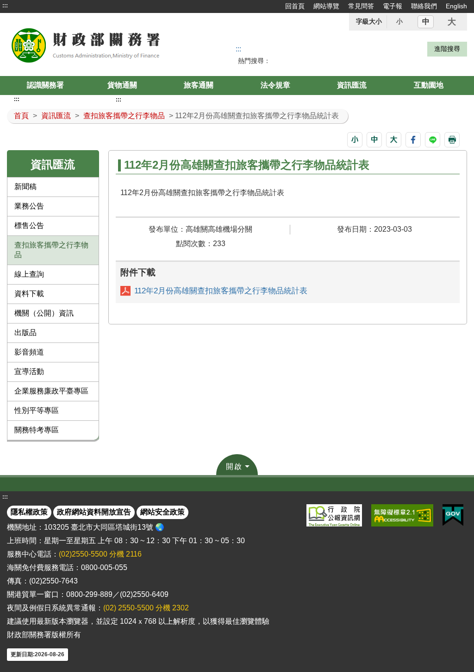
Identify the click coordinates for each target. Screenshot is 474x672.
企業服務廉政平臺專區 (51, 391)
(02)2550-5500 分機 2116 (100, 554)
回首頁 (295, 6)
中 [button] (426, 21)
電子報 (392, 6)
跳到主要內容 (24, 5)
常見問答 (361, 6)
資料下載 (29, 294)
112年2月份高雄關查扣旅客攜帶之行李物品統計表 (220, 290)
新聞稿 (25, 186)
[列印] (452, 139)
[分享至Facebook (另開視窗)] (413, 139)
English (456, 6)
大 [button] (452, 21)
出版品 (25, 332)
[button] (354, 139)
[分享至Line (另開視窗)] (432, 139)
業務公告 (29, 206)
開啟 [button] (234, 466)
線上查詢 (29, 274)
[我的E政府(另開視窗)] (453, 515)
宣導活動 (29, 371)
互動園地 (428, 85)
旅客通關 (198, 85)
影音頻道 (29, 352)
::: (5, 5)
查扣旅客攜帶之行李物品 (124, 116)
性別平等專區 (36, 410)
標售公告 (29, 225)
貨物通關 (122, 85)
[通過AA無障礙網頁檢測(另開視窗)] (402, 515)
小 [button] (399, 21)
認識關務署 (45, 85)
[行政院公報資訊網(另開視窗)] (334, 515)
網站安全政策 (162, 512)
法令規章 (275, 85)
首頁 (21, 116)
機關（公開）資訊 (44, 313)
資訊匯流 (352, 85)
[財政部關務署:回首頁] (99, 44)
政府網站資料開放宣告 (94, 512)
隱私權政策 (29, 512)
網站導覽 (326, 6)
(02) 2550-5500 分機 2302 (146, 608)
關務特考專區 (36, 430)
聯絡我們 (424, 6)
